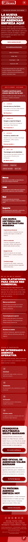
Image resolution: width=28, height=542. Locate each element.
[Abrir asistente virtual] (24, 538)
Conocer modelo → (9, 144)
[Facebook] (6, 518)
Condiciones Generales (8, 522)
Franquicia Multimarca (15, 524)
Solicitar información (14, 508)
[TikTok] (19, 518)
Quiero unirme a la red (14, 42)
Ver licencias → (8, 112)
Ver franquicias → (9, 127)
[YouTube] (15, 518)
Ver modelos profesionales (14, 47)
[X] (22, 518)
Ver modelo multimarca (14, 450)
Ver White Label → (9, 160)
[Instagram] (9, 518)
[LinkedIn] (12, 518)
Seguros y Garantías (20, 522)
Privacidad (14, 520)
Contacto (24, 524)
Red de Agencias (5, 524)
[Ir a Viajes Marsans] (9, 2)
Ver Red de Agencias (14, 479)
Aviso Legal (8, 520)
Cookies (20, 520)
